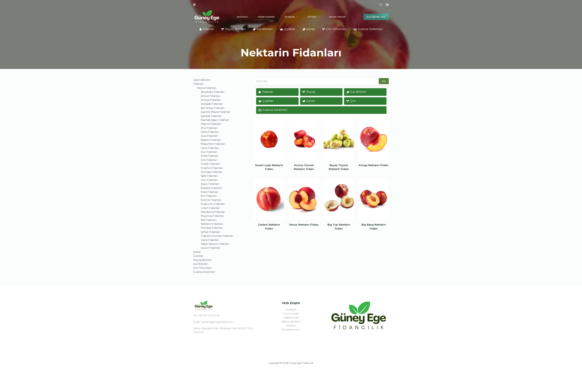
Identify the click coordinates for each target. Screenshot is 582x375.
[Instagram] (194, 4)
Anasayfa (242, 17)
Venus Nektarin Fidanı (303, 224)
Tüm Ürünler (291, 313)
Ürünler (289, 17)
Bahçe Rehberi (291, 321)
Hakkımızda (291, 317)
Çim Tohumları (336, 29)
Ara (384, 81)
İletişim (311, 17)
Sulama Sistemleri (370, 29)
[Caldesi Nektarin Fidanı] (269, 199)
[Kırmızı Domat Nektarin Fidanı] (304, 139)
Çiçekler (289, 29)
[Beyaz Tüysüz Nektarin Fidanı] (339, 139)
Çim (353, 101)
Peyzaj (310, 92)
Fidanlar (208, 29)
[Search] (381, 4)
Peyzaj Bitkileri (235, 29)
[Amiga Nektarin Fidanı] (373, 139)
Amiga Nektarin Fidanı (373, 165)
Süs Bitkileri (265, 29)
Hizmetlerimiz (266, 17)
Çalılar (310, 29)
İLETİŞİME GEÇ (376, 16)
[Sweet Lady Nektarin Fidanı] (269, 139)
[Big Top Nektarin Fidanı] (339, 199)
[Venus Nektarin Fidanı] (304, 199)
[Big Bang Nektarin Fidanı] (373, 199)
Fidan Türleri (337, 17)
